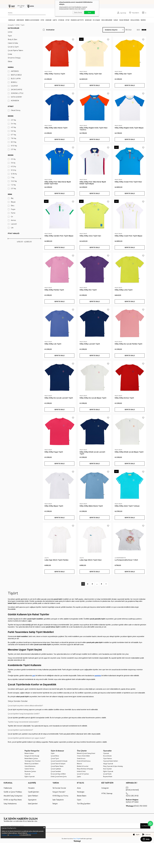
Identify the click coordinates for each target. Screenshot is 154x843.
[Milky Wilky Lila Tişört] (59, 323)
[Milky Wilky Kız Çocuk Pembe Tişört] (129, 323)
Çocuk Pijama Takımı (15, 50)
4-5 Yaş (13, 127)
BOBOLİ (14, 82)
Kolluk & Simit (81, 771)
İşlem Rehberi (33, 796)
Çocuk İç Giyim (13, 47)
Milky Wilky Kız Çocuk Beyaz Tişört (93, 398)
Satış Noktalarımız (10, 803)
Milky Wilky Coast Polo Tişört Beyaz (128, 236)
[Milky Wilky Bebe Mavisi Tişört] (94, 485)
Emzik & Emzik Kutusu (84, 761)
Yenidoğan (80, 792)
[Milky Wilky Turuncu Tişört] (59, 53)
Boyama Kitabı (107, 777)
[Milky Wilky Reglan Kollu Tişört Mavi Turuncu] (94, 107)
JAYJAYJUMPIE (16, 89)
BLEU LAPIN (16, 78)
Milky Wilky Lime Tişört (124, 290)
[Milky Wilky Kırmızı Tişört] (129, 377)
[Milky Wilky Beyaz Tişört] (59, 485)
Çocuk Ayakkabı (56, 769)
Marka (11, 67)
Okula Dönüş (15, 110)
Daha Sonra (78, 12)
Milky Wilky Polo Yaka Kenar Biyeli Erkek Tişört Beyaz (93, 183)
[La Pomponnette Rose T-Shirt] (129, 539)
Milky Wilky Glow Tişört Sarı (90, 236)
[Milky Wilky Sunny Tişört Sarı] (94, 53)
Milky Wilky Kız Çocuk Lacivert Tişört (59, 398)
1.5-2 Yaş (14, 181)
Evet (89, 12)
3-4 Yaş (13, 124)
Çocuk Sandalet (56, 771)
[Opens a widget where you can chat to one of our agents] (146, 839)
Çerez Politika (13, 835)
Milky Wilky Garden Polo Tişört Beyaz (59, 236)
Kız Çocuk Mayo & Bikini (58, 774)
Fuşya (13, 209)
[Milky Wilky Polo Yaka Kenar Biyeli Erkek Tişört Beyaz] (94, 161)
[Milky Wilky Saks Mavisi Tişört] (59, 107)
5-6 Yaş (13, 131)
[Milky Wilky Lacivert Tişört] (94, 323)
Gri (12, 216)
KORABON (15, 100)
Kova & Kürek (107, 756)
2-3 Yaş (13, 120)
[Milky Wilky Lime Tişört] (129, 269)
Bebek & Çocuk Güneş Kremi (86, 753)
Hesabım (31, 788)
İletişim (55, 803)
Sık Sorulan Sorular (59, 788)
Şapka (79, 777)
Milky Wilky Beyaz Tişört (54, 506)
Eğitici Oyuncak (30, 777)
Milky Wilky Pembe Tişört (54, 290)
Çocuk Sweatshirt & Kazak (59, 761)
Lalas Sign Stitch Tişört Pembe (56, 560)
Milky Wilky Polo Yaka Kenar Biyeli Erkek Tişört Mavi (58, 183)
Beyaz (13, 202)
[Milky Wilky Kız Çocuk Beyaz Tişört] (94, 377)
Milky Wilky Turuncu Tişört (55, 74)
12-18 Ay (14, 174)
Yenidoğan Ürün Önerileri (32, 761)
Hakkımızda (8, 788)
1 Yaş (12, 177)
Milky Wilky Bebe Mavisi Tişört (91, 506)
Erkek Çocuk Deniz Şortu (59, 777)
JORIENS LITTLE (17, 93)
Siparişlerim (32, 800)
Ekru (12, 205)
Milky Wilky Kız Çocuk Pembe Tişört (128, 344)
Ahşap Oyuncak (108, 764)
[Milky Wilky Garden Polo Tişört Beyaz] (59, 215)
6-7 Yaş (13, 135)
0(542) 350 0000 (136, 806)
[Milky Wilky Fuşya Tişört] (59, 431)
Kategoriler (13, 28)
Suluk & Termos (29, 769)
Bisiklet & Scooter (82, 766)
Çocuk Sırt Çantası (83, 774)
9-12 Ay (13, 170)
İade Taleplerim (58, 800)
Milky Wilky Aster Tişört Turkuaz (127, 506)
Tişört (10, 36)
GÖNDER (145, 826)
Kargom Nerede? (59, 792)
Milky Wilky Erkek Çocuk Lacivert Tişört (92, 453)
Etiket (11, 106)
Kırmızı (13, 220)
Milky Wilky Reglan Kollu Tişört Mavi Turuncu (93, 129)
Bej (12, 198)
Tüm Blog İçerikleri (83, 803)
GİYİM (10, 32)
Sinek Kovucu (81, 758)
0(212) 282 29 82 (132, 796)
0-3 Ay (13, 159)
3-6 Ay (13, 163)
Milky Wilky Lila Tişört (53, 344)
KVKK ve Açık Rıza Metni (13, 800)
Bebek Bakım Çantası (31, 758)
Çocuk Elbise (55, 756)
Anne (79, 788)
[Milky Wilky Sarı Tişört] (129, 53)
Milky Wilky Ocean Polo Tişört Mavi (128, 182)
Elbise (10, 61)
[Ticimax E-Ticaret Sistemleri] (77, 841)
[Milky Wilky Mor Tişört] (94, 269)
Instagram (105, 788)
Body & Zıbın (12, 39)
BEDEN (10, 155)
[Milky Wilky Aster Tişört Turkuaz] (129, 485)
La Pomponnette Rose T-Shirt (126, 560)
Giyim (52, 753)
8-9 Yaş (13, 142)
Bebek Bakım (81, 796)
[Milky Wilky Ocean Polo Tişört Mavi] (129, 161)
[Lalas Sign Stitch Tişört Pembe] (59, 539)
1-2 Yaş (13, 185)
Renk (10, 194)
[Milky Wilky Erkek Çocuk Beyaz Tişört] (129, 431)
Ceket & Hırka (13, 43)
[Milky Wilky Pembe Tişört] (59, 269)
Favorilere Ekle (73, 39)
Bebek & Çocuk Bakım (31, 764)
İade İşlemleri (33, 803)
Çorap (10, 54)
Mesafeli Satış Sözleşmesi (13, 796)
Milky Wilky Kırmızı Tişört (124, 398)
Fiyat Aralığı (13, 233)
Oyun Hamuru (107, 758)
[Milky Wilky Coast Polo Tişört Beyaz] (129, 215)
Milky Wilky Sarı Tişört (123, 74)
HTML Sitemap (106, 793)
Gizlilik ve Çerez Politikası (13, 792)
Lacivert (14, 224)
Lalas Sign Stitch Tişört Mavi (91, 560)
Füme (13, 213)
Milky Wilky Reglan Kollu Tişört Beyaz (129, 128)
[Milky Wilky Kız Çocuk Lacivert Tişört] (59, 377)
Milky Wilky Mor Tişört (88, 290)
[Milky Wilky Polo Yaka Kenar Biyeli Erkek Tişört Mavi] (59, 161)
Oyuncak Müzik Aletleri (110, 761)
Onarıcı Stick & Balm (83, 756)
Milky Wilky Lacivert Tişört (90, 344)
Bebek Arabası (29, 753)
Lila (12, 227)
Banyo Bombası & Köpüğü (85, 769)
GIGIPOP (14, 86)
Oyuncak (27, 774)
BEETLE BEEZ (16, 75)
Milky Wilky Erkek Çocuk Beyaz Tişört (129, 452)
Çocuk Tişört (55, 758)
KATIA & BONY (16, 97)
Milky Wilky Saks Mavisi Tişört (56, 128)
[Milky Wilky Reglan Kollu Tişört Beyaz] (129, 107)
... (97, 584)
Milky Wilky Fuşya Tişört (54, 452)
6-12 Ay (13, 166)
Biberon (79, 764)
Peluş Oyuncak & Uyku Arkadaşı (113, 766)
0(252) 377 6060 (132, 800)
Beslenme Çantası (30, 771)
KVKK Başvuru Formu (60, 796)
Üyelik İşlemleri (33, 792)
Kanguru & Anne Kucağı (32, 756)
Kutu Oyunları (107, 769)
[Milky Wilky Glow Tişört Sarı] (94, 215)
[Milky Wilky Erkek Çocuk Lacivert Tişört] (94, 431)
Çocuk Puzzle (107, 774)
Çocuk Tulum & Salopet (58, 764)
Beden (10, 116)
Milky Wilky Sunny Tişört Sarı (91, 74)
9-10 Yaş (14, 146)
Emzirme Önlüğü (14, 58)
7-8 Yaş (13, 138)
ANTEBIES (15, 71)
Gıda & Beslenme (30, 766)
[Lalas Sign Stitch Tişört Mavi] (94, 539)
